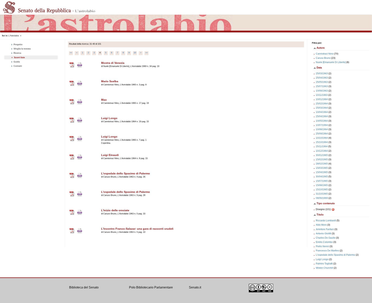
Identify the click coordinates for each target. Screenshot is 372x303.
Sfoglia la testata (22, 49)
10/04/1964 (322, 112)
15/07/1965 (322, 181)
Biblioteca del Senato (84, 287)
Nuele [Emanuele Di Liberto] (331, 62)
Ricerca (17, 53)
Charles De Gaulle (325, 237)
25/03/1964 (322, 107)
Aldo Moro (321, 224)
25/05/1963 (322, 82)
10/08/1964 (322, 129)
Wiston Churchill (324, 268)
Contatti (17, 66)
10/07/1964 (322, 125)
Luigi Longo (322, 259)
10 (135, 52)
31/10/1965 (322, 193)
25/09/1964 (322, 133)
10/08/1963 (322, 90)
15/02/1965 (322, 159)
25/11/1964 (322, 146)
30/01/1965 (322, 155)
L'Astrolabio (14, 36)
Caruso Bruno (323, 58)
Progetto (17, 44)
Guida (16, 62)
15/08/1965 (322, 185)
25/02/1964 (322, 103)
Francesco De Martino (327, 250)
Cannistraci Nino (324, 53)
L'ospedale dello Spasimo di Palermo (335, 255)
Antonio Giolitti (323, 233)
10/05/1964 (322, 120)
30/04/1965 (322, 176)
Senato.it (195, 287)
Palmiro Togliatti (324, 263)
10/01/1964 (322, 99)
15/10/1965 (322, 189)
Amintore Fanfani (325, 229)
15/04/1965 (322, 172)
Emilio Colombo (324, 242)
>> (146, 52)
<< (71, 52)
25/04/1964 (322, 116)
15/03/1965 (322, 168)
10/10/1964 (322, 138)
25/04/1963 (322, 77)
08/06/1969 (322, 198)
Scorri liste (19, 57)
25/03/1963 (322, 73)
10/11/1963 (322, 95)
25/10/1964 (322, 142)
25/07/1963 (322, 86)
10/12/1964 (322, 151)
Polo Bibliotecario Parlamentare (151, 287)
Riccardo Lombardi (326, 220)
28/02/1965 (322, 163)
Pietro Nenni (322, 246)
